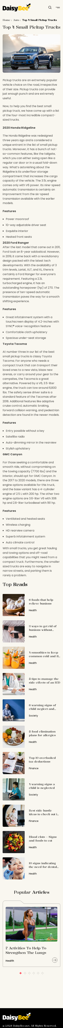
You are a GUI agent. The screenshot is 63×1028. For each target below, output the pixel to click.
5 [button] (38, 973)
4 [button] (33, 973)
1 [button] (20, 973)
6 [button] (42, 973)
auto (16, 20)
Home (6, 20)
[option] (31, 935)
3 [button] (29, 973)
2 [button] (25, 973)
